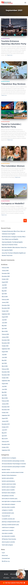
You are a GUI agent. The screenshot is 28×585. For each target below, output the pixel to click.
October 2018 (5, 447)
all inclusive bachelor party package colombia (13, 460)
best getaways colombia (8, 495)
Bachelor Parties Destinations (9, 475)
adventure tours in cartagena (9, 458)
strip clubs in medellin (7, 533)
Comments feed (6, 558)
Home (6, 574)
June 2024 (4, 322)
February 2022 (5, 401)
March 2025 (5, 296)
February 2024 (5, 334)
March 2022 (5, 398)
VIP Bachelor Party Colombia (9, 539)
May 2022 (4, 392)
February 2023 (5, 369)
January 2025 (5, 302)
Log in (3, 552)
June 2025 (4, 288)
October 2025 (5, 279)
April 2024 (4, 328)
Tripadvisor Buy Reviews (13, 84)
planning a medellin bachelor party (10, 524)
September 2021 (6, 415)
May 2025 (4, 290)
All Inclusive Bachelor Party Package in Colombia (14, 463)
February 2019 (5, 441)
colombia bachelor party (8, 513)
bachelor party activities (8, 478)
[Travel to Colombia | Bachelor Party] (14, 110)
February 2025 (5, 299)
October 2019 (5, 427)
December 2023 (6, 340)
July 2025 (4, 285)
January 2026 (5, 270)
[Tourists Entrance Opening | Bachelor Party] (14, 27)
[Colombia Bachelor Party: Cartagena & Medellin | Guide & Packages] (7, 3)
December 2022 (6, 372)
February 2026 (5, 267)
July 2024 (4, 319)
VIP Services (14, 574)
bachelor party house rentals (9, 484)
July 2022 (4, 386)
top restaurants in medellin (8, 536)
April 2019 (4, 435)
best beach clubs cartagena (8, 492)
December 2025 (6, 273)
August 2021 (5, 418)
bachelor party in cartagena (8, 487)
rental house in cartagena (8, 527)
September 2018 (6, 450)
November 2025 (6, 276)
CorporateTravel (6, 516)
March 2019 (5, 438)
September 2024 (6, 314)
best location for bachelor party (9, 498)
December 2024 (6, 305)
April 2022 (4, 395)
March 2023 (5, 366)
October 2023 (5, 345)
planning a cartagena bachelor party (10, 521)
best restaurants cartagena (8, 504)
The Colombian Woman (13, 166)
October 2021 (5, 412)
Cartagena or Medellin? (12, 203)
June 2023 (4, 357)
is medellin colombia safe (8, 518)
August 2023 (5, 351)
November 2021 (6, 409)
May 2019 (4, 432)
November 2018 (6, 444)
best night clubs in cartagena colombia (11, 501)
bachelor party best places (8, 481)
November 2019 (6, 424)
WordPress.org (6, 561)
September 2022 (6, 380)
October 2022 (5, 377)
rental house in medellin (8, 530)
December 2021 (6, 406)
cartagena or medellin (7, 510)
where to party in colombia (8, 542)
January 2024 (5, 337)
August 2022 (5, 383)
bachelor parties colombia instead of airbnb (12, 472)
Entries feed (5, 555)
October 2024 (5, 311)
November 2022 (6, 374)
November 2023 (6, 343)
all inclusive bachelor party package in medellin (13, 466)
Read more (9, 55)
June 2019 (4, 430)
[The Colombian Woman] (14, 153)
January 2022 (5, 403)
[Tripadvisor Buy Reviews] (14, 70)
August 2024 (5, 317)
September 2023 (6, 348)
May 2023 (4, 360)
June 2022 (4, 389)
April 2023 (4, 363)
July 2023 (4, 354)
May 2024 (4, 325)
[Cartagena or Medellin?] (14, 191)
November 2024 (6, 308)
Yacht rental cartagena (7, 544)
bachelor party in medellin (8, 489)
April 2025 (4, 293)
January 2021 (5, 421)
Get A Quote (16, 577)
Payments (7, 577)
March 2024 (5, 331)
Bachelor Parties (5, 38)
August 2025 (5, 282)
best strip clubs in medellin (8, 507)
